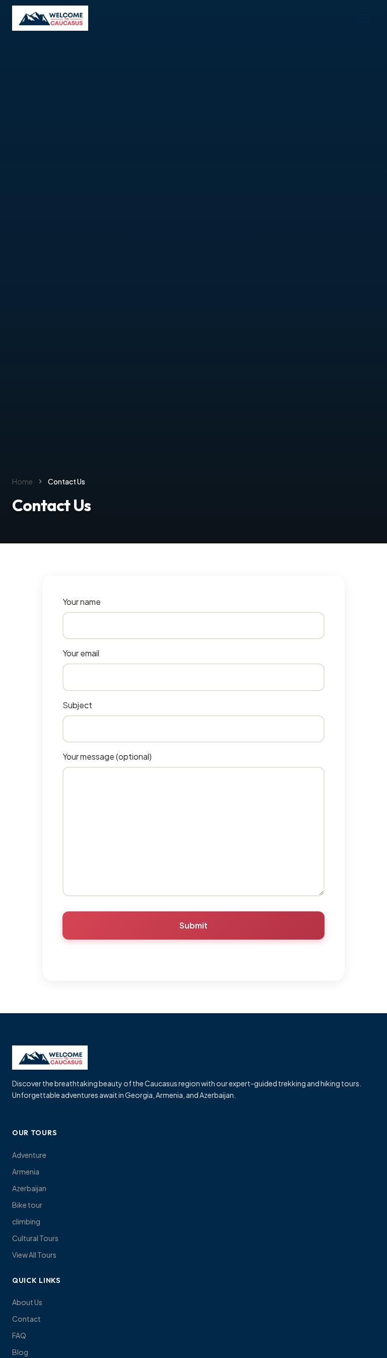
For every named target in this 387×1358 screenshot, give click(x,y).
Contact (26, 1318)
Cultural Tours (35, 1238)
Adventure (29, 1154)
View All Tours (34, 1254)
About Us (27, 1302)
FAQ (19, 1335)
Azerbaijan (29, 1188)
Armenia (25, 1171)
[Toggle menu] (364, 18)
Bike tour (27, 1204)
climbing (26, 1221)
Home (22, 481)
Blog (20, 1351)
